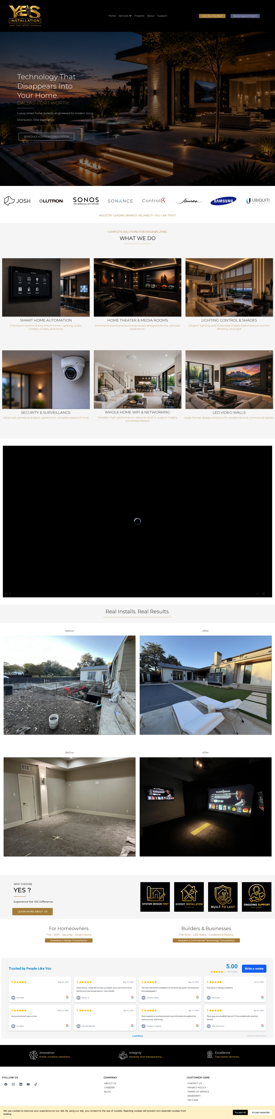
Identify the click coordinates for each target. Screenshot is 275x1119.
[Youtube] (28, 1084)
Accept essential (261, 1112)
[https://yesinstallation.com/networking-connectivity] (46, 379)
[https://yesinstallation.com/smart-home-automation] (137, 287)
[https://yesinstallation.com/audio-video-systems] (46, 287)
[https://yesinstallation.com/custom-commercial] (137, 379)
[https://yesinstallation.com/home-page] (46, 15)
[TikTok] (35, 1084)
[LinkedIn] (20, 1084)
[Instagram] (13, 1084)
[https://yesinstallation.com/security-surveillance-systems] (229, 287)
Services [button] (124, 15)
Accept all (240, 1112)
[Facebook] (6, 1084)
